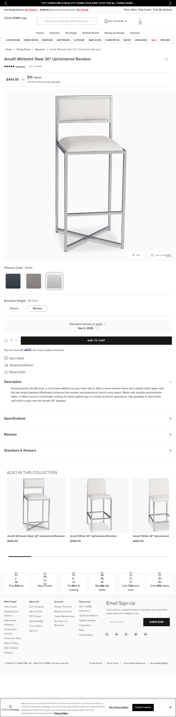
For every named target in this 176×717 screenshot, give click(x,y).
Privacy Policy (61, 713)
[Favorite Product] (166, 59)
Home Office (112, 40)
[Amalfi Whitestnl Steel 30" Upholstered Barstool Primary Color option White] (54, 281)
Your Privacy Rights (159, 663)
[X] (126, 634)
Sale (154, 40)
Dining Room (31, 40)
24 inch (14, 308)
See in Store (17, 358)
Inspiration (55, 33)
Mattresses (63, 40)
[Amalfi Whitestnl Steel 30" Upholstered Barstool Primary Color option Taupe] (34, 281)
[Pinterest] (136, 634)
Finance (40, 33)
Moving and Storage (114, 33)
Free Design (71, 33)
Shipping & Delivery (21, 365)
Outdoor (79, 40)
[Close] (170, 707)
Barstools (40, 49)
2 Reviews (20, 66)
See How (56, 82)
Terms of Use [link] (113, 663)
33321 (99, 324)
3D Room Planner (90, 33)
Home (9, 49)
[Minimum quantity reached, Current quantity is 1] (6, 341)
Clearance (135, 33)
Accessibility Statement (134, 663)
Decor (127, 40)
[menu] (88, 40)
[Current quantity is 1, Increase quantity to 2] (17, 341)
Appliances (141, 40)
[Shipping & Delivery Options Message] (95, 327)
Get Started (31, 9)
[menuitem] (13, 40)
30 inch (37, 308)
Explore (165, 40)
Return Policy (18, 372)
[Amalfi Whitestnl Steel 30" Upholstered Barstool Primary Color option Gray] (13, 281)
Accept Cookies (143, 707)
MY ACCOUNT (118, 21)
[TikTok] (145, 634)
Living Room (13, 40)
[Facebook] (116, 634)
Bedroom (47, 40)
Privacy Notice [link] (95, 663)
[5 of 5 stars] (9, 66)
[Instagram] (107, 634)
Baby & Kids (95, 40)
